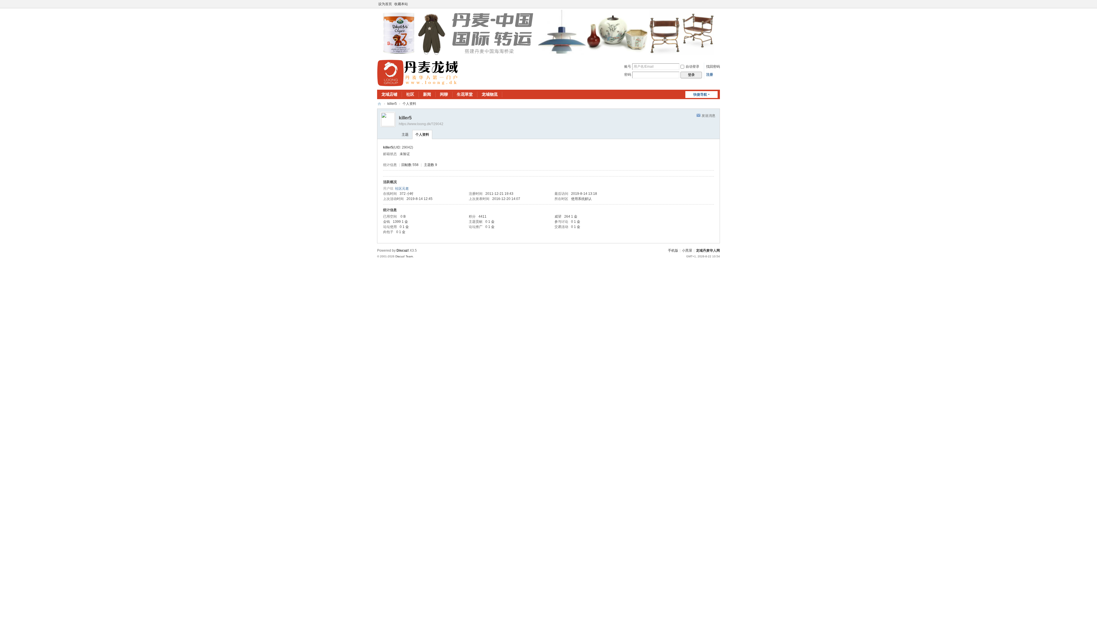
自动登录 (692, 67)
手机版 (673, 251)
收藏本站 (401, 4)
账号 (627, 67)
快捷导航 (700, 95)
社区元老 (402, 189)
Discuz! (403, 251)
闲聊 (444, 94)
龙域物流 (490, 94)
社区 (410, 94)
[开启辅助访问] (718, 4)
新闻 (427, 94)
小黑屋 (687, 251)
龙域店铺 (389, 94)
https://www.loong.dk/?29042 (421, 124)
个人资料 (422, 135)
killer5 (392, 104)
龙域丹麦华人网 (379, 104)
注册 (709, 75)
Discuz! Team (404, 256)
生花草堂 (465, 94)
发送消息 (708, 116)
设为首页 (385, 4)
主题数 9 (430, 165)
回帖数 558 (410, 165)
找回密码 (713, 67)
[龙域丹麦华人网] (418, 73)
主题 (405, 135)
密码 (627, 75)
